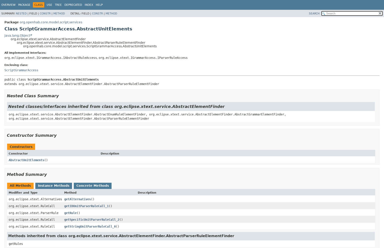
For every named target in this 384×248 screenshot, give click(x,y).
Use (49, 4)
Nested (21, 13)
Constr (45, 13)
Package (24, 4)
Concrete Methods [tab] (92, 185)
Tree (58, 4)
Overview (8, 4)
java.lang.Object (17, 35)
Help (99, 4)
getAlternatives (77, 199)
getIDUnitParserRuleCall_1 (86, 206)
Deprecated (73, 4)
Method (59, 13)
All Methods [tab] (20, 185)
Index (89, 4)
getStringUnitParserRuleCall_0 (90, 226)
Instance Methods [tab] (53, 185)
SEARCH (314, 13)
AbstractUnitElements (26, 160)
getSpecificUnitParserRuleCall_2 (91, 219)
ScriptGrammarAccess (21, 70)
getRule (70, 213)
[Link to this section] (62, 95)
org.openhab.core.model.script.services (51, 22)
